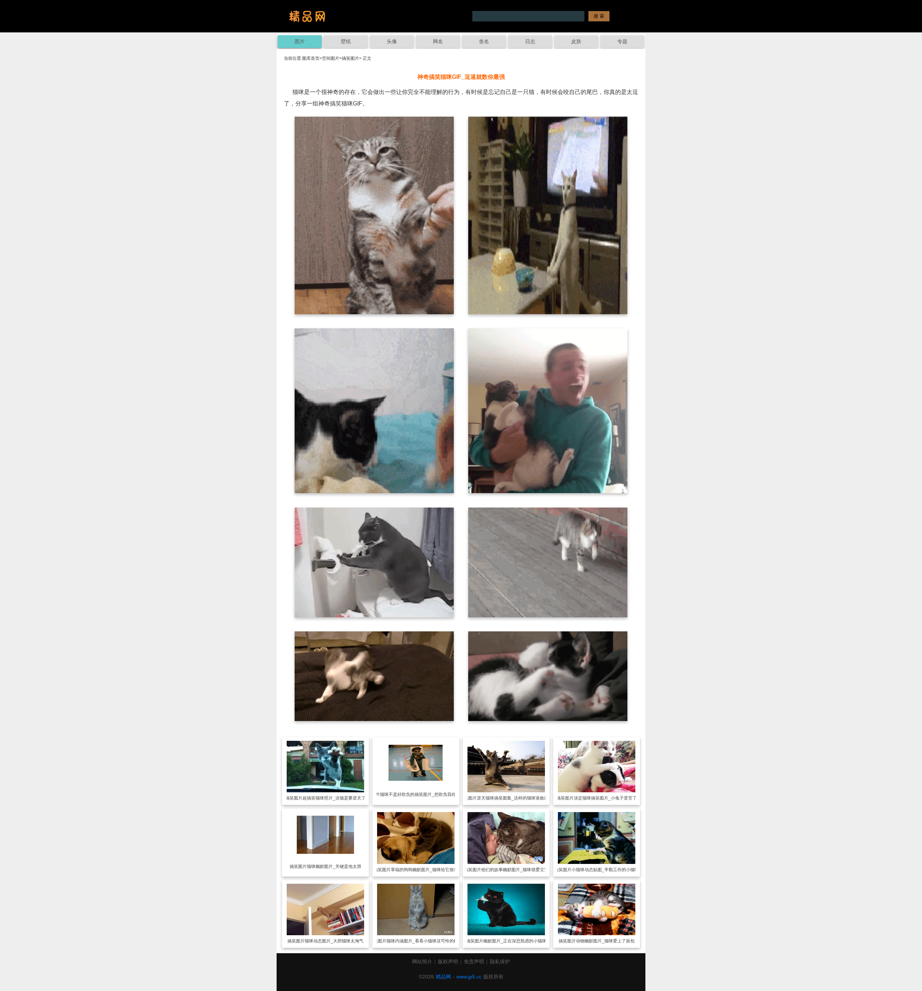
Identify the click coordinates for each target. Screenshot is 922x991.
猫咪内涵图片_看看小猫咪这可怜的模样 (424, 940)
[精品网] (307, 16)
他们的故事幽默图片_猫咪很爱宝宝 (515, 869)
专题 (622, 41)
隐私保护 (500, 961)
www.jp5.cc (469, 976)
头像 (392, 41)
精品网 (443, 976)
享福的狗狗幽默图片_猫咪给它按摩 (424, 869)
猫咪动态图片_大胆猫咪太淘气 (334, 940)
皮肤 (576, 41)
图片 (300, 41)
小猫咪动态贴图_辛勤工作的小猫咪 (605, 869)
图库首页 (310, 58)
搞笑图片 (350, 58)
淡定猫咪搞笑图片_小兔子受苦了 (605, 798)
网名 (438, 41)
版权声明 (448, 961)
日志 (530, 41)
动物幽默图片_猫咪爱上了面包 (605, 940)
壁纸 (346, 41)
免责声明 (474, 961)
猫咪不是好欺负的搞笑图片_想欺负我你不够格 (424, 794)
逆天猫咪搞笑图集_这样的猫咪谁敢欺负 (515, 798)
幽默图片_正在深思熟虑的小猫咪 (514, 940)
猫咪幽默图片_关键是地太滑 (334, 866)
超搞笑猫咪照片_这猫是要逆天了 (334, 798)
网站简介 (422, 961)
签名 (484, 41)
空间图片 (330, 58)
